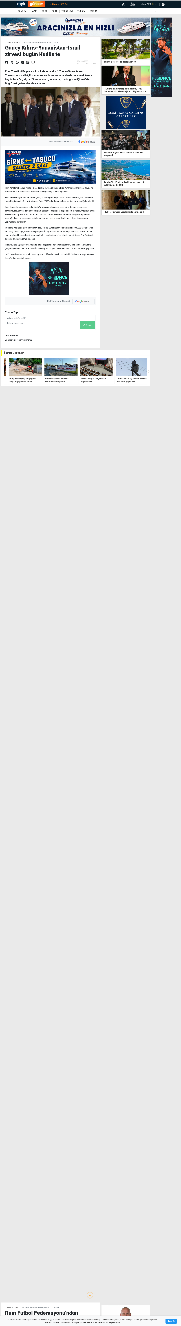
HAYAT (34, 11)
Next (149, 204)
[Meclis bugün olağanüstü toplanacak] (58, 367)
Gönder (89, 325)
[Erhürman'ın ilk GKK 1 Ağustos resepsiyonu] (125, 200)
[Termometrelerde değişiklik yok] (125, 49)
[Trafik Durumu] (123, 4)
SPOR (44, 11)
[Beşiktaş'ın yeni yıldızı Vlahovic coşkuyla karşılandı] (125, 140)
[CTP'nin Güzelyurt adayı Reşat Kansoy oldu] (125, 1314)
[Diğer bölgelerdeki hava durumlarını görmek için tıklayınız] (156, 4)
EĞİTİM (93, 11)
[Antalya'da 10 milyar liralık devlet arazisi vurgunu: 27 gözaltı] (125, 169)
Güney (16, 42)
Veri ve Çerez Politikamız (94, 1322)
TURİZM (81, 11)
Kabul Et (171, 1321)
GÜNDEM (22, 11)
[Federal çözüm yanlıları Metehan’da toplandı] (22, 367)
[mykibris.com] (31, 4)
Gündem (8, 42)
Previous (102, 204)
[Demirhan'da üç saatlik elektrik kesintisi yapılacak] (93, 367)
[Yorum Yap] (33, 62)
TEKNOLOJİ (67, 11)
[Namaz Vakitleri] (132, 4)
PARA (54, 11)
